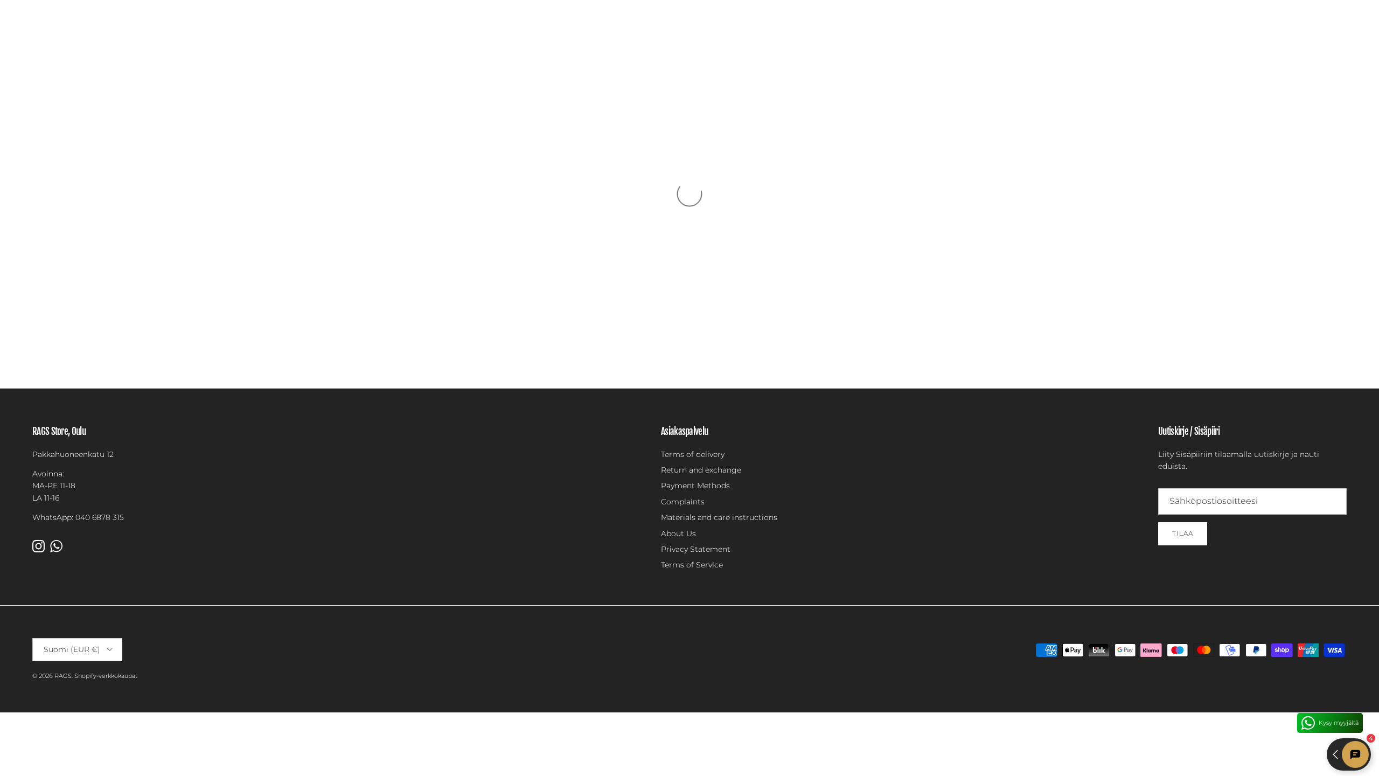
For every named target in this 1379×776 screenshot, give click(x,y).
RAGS (63, 676)
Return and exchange (701, 470)
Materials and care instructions (719, 517)
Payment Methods (695, 485)
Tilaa (1182, 533)
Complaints (683, 502)
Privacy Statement (695, 549)
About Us (678, 533)
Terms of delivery (693, 454)
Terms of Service (692, 565)
